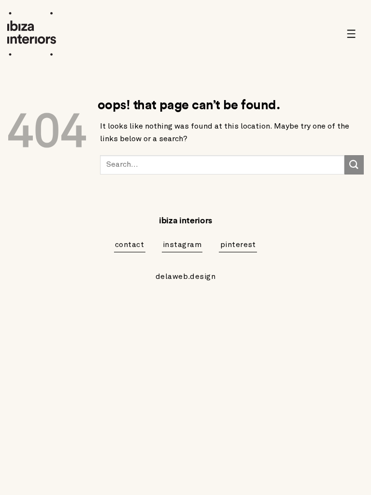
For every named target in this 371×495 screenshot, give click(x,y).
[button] (355, 34)
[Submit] (354, 164)
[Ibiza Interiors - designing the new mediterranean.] (33, 34)
